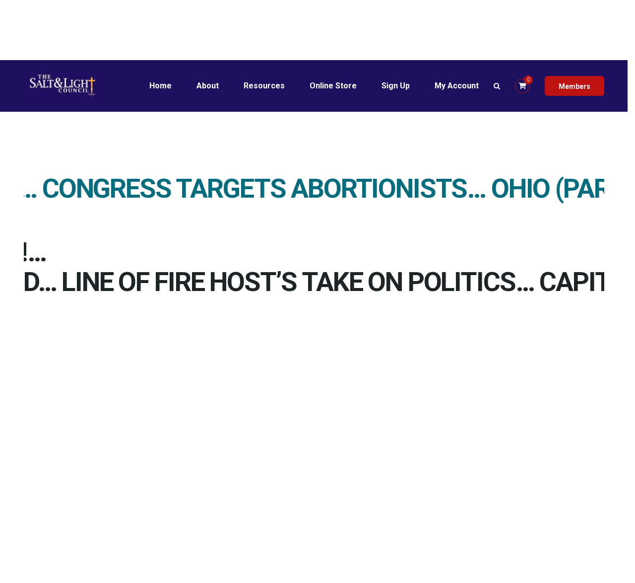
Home (160, 85)
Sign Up (395, 85)
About (207, 85)
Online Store (333, 85)
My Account (457, 85)
